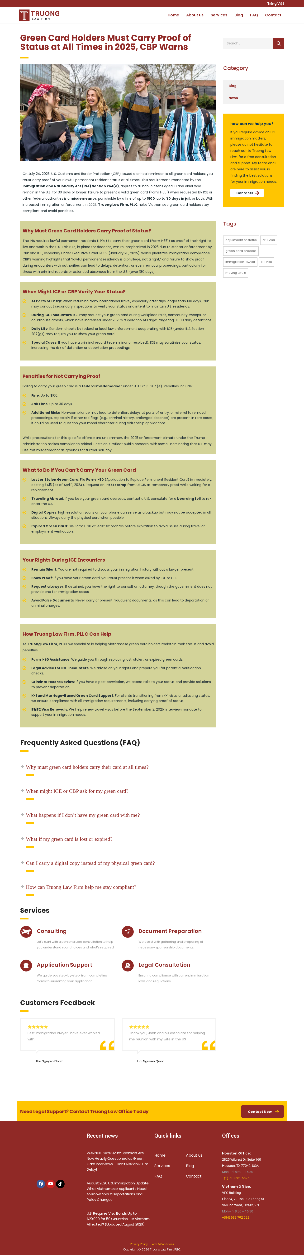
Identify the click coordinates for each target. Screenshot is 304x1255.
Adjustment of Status (241, 240)
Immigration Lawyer (240, 262)
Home (173, 15)
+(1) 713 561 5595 (235, 1178)
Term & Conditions (162, 1244)
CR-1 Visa (268, 240)
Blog (238, 15)
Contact (273, 15)
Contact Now (260, 1111)
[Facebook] (41, 1184)
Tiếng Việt (276, 3)
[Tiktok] (60, 1184)
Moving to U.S (235, 272)
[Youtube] (50, 1184)
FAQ (254, 15)
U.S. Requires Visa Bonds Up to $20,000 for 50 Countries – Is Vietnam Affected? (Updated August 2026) (118, 1219)
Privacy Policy (139, 1244)
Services (219, 15)
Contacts (244, 193)
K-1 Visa (266, 262)
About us (195, 15)
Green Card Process (240, 251)
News (233, 98)
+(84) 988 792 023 (235, 1217)
